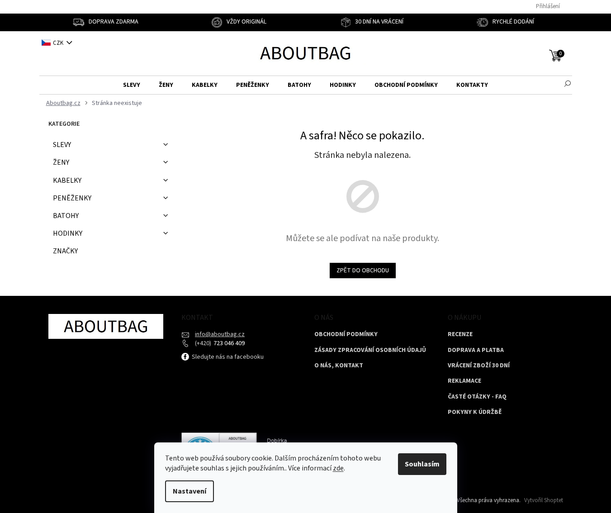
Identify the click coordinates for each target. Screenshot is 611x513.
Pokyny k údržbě (475, 412)
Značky (65, 251)
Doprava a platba (476, 350)
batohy (66, 216)
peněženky (72, 198)
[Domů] (62, 103)
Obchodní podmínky (346, 334)
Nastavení (189, 491)
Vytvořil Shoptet (543, 500)
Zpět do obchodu (362, 270)
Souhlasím (422, 464)
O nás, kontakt (338, 365)
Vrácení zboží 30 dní (479, 365)
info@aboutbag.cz (220, 334)
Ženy (61, 162)
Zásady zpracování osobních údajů (370, 350)
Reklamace (464, 381)
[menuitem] (131, 85)
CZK (59, 43)
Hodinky (67, 233)
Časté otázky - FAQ (477, 397)
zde (338, 468)
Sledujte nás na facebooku (227, 356)
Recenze (460, 334)
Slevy (62, 145)
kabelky (67, 180)
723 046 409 (228, 343)
